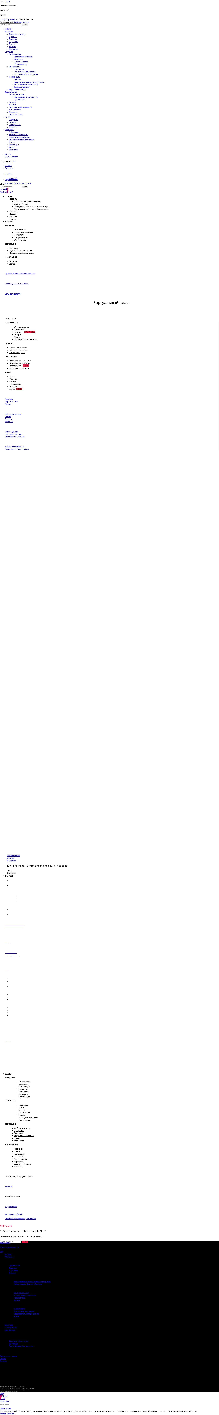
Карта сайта (5, 1242)
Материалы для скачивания (21, 999)
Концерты (13, 880)
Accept (3, 1413)
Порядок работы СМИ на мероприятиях (26, 997)
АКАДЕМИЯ (9, 222)
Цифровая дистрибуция (19, 363)
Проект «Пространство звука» (27, 201)
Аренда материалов (18, 347)
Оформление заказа (8, 1356)
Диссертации (24, 1112)
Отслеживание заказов (14, 436)
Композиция (19, 69)
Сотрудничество (21, 61)
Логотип (12, 46)
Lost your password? (8, 19)
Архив (11, 147)
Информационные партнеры (21, 912)
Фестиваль (9, 129)
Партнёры (13, 41)
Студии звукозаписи (22, 1164)
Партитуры (23, 1105)
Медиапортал (11, 1206)
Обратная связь (20, 64)
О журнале (13, 119)
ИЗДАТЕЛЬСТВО (10, 319)
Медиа (12, 263)
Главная (12, 376)
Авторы (12, 102)
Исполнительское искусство (26, 74)
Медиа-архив (24, 1120)
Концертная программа (19, 137)
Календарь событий (13, 1214)
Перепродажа (19, 365)
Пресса (12, 44)
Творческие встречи (18, 885)
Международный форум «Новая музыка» (31, 209)
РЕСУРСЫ (8, 1074)
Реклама (13, 1010)
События (17, 79)
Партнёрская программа (20, 360)
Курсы (17, 1138)
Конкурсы (18, 1149)
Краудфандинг (11, 1327)
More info (11, 1413)
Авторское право (17, 352)
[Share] (3, 1404)
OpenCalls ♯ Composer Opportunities (20, 1218)
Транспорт (14, 1015)
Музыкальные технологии (25, 72)
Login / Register (11, 156)
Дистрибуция (15, 109)
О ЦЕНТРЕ (8, 196)
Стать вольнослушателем (16, 1053)
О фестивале (14, 132)
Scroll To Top (5, 1408)
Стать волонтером (13, 1051)
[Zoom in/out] (8, 1404)
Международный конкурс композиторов (32, 206)
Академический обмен (24, 1135)
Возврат (8, 419)
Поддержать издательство (26, 97)
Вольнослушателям (22, 87)
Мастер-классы (25, 898)
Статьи (22, 1110)
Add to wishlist (13, 855)
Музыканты (23, 1084)
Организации (24, 1097)
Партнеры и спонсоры (19, 909)
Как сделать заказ (13, 414)
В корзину (11, 873)
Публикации (19, 99)
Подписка (13, 1343)
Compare (10, 858)
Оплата (8, 416)
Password (4, 10)
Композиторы (24, 1081)
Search (25, 24)
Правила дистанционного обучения (29, 82)
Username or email (8, 5)
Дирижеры (23, 1089)
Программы (19, 1130)
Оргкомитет (14, 986)
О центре (9, 31)
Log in (3, 15)
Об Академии (15, 54)
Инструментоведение (28, 1117)
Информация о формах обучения (28, 1284)
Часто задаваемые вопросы (26, 84)
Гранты (17, 1151)
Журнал (8, 117)
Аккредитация (15, 994)
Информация (14, 77)
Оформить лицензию (18, 350)
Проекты (13, 36)
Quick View (11, 860)
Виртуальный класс (17, 89)
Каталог (12, 104)
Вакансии (13, 39)
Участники (13, 883)
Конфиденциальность (14, 446)
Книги (21, 1107)
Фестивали (23, 1094)
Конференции (20, 1140)
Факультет (18, 59)
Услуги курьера (11, 431)
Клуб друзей (14, 914)
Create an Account (21, 22)
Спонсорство (15, 1007)
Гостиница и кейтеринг (19, 1012)
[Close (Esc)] (1, 1404)
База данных (10, 1330)
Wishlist (8, 154)
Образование (14, 67)
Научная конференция (28, 901)
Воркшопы (18, 1161)
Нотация (22, 1115)
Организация (14, 1265)
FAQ (2, 1251)
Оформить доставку (14, 434)
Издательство (11, 92)
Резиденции (19, 1154)
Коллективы (24, 1092)
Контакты (13, 49)
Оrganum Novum (21, 204)
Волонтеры (14, 144)
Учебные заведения (22, 1128)
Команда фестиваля (18, 984)
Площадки (13, 981)
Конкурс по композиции (19, 888)
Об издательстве (16, 94)
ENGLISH (8, 29)
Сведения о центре (17, 34)
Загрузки (9, 421)
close (8, 1)
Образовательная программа (21, 139)
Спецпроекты (15, 124)
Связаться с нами (12, 1069)
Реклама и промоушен (19, 368)
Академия (9, 51)
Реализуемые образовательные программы (32, 1281)
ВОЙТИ (9, 314)
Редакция (13, 112)
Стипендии (18, 1133)
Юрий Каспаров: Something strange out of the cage (37, 865)
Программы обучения (23, 56)
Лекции (22, 896)
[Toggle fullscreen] (6, 1404)
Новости (13, 127)
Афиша (15, 389)
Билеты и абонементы (18, 134)
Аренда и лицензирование (20, 107)
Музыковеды (24, 1086)
